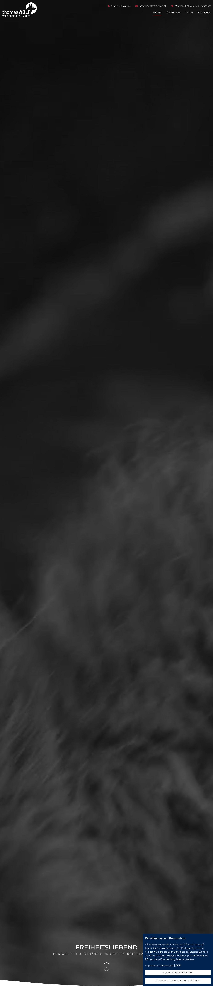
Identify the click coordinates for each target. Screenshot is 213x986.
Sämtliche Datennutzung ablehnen (178, 980)
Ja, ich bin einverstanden (178, 972)
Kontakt (204, 12)
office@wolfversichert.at (153, 6)
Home (157, 12)
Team (189, 12)
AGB (178, 965)
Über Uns (173, 12)
